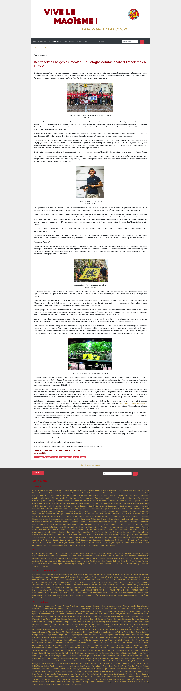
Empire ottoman (142, 556)
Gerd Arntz (45, 637)
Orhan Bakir (117, 664)
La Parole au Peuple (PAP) (97, 582)
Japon (146, 558)
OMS (53, 587)
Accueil (36, 41)
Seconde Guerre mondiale (83, 537)
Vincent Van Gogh (82, 682)
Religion (116, 532)
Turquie (88, 564)
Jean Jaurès (100, 645)
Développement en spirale (111, 503)
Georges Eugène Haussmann (80, 635)
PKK (146, 590)
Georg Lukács (106, 632)
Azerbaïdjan (126, 553)
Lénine (112, 653)
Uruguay (136, 564)
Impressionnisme (38, 514)
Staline (113, 677)
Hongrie (117, 558)
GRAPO (113, 580)
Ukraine (95, 564)
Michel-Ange (58, 661)
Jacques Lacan (131, 643)
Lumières (76, 519)
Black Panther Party (122, 574)
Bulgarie (47, 556)
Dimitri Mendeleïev (113, 622)
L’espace (145, 514)
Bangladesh (136, 553)
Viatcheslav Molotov (57, 682)
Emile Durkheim (117, 624)
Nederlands (144, 522)
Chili (69, 556)
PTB (70, 593)
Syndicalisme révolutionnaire (62, 595)
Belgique (47, 457)
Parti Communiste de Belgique (89, 587)
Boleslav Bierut (104, 614)
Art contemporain (65, 493)
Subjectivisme (98, 540)
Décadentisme (64, 503)
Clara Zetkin (45, 619)
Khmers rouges (58, 582)
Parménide (61, 666)
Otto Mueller (134, 664)
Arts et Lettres (87, 493)
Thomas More (73, 679)
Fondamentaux (68, 41)
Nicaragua (85, 561)
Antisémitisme (38, 457)
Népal (79, 561)
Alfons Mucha (63, 609)
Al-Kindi (66, 606)
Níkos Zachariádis (91, 664)
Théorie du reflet (75, 543)
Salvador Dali (130, 674)
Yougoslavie (43, 566)
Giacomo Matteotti (57, 637)
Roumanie (46, 564)
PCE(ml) (89, 590)
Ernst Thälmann (120, 627)
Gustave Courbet (104, 637)
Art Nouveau (76, 493)
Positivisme (47, 530)
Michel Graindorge (46, 661)
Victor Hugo (70, 682)
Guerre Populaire (91, 511)
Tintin (95, 679)
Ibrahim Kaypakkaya (46, 643)
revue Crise (88, 535)
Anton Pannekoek (65, 611)
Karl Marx (111, 650)
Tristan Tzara (125, 679)
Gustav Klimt (76, 637)
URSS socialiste (126, 564)
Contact (101, 41)
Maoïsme (104, 519)
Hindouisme (113, 511)
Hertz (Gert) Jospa (91, 640)
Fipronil (78, 509)
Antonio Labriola (92, 611)
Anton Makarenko (52, 611)
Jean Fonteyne (79, 645)
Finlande (75, 558)
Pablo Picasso (37, 666)
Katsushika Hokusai (140, 650)
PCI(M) (106, 590)
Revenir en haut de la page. (90, 465)
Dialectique (126, 503)
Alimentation (74, 490)
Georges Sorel (124, 635)
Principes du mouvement (87, 530)
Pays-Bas (125, 561)
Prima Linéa (54, 593)
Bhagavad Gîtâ (143, 493)
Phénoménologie (70, 527)
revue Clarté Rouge (75, 535)
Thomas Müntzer (86, 679)
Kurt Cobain (69, 653)
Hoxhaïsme (124, 511)
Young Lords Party (56, 598)
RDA (34, 564)
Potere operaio (37, 593)
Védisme (47, 545)
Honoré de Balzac (105, 640)
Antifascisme (127, 490)
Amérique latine (92, 553)
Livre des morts (66, 519)
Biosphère (51, 496)
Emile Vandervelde (141, 624)
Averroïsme (125, 493)
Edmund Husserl (58, 624)
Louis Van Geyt (83, 656)
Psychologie (143, 530)
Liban (50, 561)
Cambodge (54, 556)
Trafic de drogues (108, 543)
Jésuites (48, 582)
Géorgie (88, 558)
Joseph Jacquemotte (116, 648)
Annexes (90, 490)
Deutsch (87, 503)
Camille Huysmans (118, 614)
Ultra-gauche (139, 543)
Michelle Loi (68, 661)
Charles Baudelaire (83, 616)
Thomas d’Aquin (47, 679)
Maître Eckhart (132, 656)
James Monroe (38, 645)
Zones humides (110, 545)
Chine (74, 556)
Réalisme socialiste (83, 532)
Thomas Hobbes (60, 679)
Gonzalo (68, 637)
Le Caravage (104, 653)
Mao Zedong (143, 656)
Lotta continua (117, 582)
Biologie (43, 496)
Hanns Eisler (139, 637)
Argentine (102, 553)
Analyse (43, 41)
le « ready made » (77, 516)
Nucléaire (104, 524)
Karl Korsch (102, 650)
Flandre (84, 509)
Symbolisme (132, 540)
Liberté (47, 519)
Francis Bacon (87, 630)
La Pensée (58, 516)
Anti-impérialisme (101, 490)
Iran (131, 558)
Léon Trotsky (143, 653)
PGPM (141, 590)
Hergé (80, 640)
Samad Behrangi (142, 674)
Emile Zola (36, 627)
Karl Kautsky (92, 650)
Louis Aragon (56, 656)
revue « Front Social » (58, 535)
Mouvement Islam (43, 585)
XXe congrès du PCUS (95, 545)
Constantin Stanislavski (122, 619)
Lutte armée (85, 519)
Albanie (51, 553)
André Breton (98, 609)
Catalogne (63, 556)
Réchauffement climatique (102, 532)
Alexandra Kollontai (114, 606)
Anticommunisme (115, 490)
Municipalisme (104, 522)
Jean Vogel (109, 645)
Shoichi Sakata (64, 677)
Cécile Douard (69, 616)
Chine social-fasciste (84, 556)
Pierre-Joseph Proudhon (105, 669)
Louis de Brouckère (69, 656)
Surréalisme (109, 540)
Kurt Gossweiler (81, 653)
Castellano (113, 496)
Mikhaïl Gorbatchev (95, 661)
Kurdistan (43, 561)
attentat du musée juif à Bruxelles (132, 404)
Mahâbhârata (95, 519)
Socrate (107, 677)
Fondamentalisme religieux (99, 509)
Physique (104, 527)
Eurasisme (144, 506)
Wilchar (35, 684)
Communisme (143, 498)
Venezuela (144, 564)
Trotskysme (129, 543)
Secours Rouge (142, 593)
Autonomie (110, 574)
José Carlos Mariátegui (98, 648)
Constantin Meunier (105, 619)
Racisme (82, 457)
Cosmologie (113, 501)
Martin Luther (66, 658)
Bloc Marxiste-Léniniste (139, 574)
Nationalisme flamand (65, 457)
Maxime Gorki (130, 658)
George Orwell (63, 635)
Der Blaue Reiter (77, 503)
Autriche (118, 553)
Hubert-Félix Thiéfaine (122, 640)
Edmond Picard (45, 624)
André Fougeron (120, 609)
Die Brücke (135, 503)
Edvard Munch (84, 624)
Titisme (98, 543)
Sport (78, 540)
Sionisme (126, 537)
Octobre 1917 (114, 524)
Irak (127, 558)
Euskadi (68, 558)
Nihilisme (62, 524)
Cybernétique (37, 503)
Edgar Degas (138, 622)
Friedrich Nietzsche (39, 632)
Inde (122, 558)
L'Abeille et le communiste (130, 514)
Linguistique (55, 519)
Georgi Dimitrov (137, 635)
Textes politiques (83, 41)
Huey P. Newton (138, 640)
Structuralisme (86, 540)
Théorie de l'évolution (47, 543)
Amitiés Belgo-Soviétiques (57, 574)
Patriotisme (144, 524)
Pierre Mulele (66, 669)
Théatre (35, 543)
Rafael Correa (82, 671)
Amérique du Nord (78, 553)
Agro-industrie (64, 490)
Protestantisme (121, 530)
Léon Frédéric (121, 653)
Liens (95, 41)
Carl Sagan (144, 614)
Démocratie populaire (128, 556)
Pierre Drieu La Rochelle (50, 669)
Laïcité (66, 516)
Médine (139, 658)
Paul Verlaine (108, 666)
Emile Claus (106, 624)
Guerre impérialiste (75, 511)
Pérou (131, 561)
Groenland (101, 558)
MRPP (61, 585)
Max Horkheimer (117, 658)
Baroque (134, 493)
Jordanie (35, 561)
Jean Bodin (69, 645)
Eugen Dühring (132, 627)
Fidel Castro (76, 630)
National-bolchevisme (73, 585)
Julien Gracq (60, 650)
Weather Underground (40, 598)
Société (56, 540)
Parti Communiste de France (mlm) (135, 587)
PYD (74, 593)
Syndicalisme (143, 540)
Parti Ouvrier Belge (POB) (64, 590)
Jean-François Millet (122, 645)
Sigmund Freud (76, 677)
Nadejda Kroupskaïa (134, 661)
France (82, 558)
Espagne (43, 558)
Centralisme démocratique (138, 496)
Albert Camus (86, 606)
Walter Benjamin (127, 682)
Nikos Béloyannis (77, 664)
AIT (33, 574)
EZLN (55, 580)
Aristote (102, 611)
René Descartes (38, 674)
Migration (65, 522)
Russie (54, 564)
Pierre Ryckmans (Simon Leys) (83, 669)
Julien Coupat (49, 650)
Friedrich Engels (142, 630)
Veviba (66, 545)
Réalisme (70, 532)
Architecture (53, 493)
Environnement (101, 506)
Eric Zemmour (70, 627)
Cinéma (80, 498)
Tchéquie (80, 564)
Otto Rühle (144, 664)
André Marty (131, 609)
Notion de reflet (94, 524)
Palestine (116, 561)
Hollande (110, 558)
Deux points (95, 503)
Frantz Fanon (109, 630)
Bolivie (34, 556)
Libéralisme (144, 516)
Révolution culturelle (140, 532)
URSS (116, 564)
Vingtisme (73, 545)
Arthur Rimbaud (111, 611)
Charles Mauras (110, 616)
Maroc (55, 561)
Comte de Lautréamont (88, 619)
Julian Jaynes (37, 650)
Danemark (115, 556)
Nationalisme (123, 522)
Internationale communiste (127, 580)
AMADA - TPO (41, 574)
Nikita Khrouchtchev (49, 664)
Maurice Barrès (78, 658)
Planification (129, 527)
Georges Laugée (98, 635)
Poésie (137, 527)
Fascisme (55, 457)
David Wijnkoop (87, 622)
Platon (44, 671)
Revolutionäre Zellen (84, 593)
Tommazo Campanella (110, 679)
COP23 (93, 501)
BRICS (58, 496)
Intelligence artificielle (65, 514)
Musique (114, 522)
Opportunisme (125, 524)
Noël (69, 524)
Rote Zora (113, 593)
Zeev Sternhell (75, 684)
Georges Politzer (111, 635)
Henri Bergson (46, 640)
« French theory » (38, 490)
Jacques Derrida (106, 643)
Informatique (51, 514)
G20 (130, 509)
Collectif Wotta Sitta (105, 577)
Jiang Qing (63, 648)
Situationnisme (136, 537)
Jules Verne (143, 648)
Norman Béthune (106, 664)
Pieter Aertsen (121, 669)
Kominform (69, 582)
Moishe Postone (109, 661)
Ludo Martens (95, 656)
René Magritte (50, 674)
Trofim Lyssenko (137, 679)
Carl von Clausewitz (40, 616)
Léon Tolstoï (132, 653)
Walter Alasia (116, 682)
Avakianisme (115, 493)
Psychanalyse (133, 530)
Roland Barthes (80, 674)
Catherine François (56, 616)
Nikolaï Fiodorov (63, 664)
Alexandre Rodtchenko (48, 609)
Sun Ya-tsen (121, 677)
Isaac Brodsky (81, 643)
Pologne (76, 457)
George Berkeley (142, 632)
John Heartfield (74, 648)
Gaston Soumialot (93, 632)
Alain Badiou (74, 606)
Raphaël (105, 671)
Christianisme (71, 498)
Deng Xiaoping (99, 622)
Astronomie (98, 493)
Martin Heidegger (53, 658)
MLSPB (132, 582)
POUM (47, 593)
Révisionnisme (126, 532)
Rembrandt (133, 671)
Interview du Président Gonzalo (86, 514)
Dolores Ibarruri (127, 622)
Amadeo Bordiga (86, 609)
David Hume (76, 622)
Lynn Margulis (121, 656)
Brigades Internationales (41, 577)
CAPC (67, 577)
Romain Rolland (93, 674)
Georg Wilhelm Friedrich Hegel (123, 632)
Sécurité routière (101, 537)
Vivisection (82, 545)
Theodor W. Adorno (134, 677)
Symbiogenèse (120, 540)
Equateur (35, 558)
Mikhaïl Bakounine (80, 661)
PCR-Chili (126, 590)
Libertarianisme (38, 519)
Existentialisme (38, 509)
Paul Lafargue (97, 666)
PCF (100, 590)
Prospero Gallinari (60, 671)
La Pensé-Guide (47, 516)
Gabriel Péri (60, 632)
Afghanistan (36, 553)
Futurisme (123, 509)
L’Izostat (82, 582)
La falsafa (36, 516)
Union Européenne (105, 564)
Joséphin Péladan (131, 648)
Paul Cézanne (85, 666)
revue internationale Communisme (106, 535)
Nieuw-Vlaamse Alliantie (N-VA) (126, 585)
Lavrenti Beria (93, 653)
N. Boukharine (122, 661)
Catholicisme (123, 496)
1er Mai (49, 490)
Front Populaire (103, 580)
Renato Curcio (143, 671)
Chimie (62, 498)
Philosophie (82, 527)
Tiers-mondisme (88, 543)
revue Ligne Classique (129, 535)
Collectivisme (111, 498)
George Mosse (51, 635)
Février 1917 (69, 509)
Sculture (69, 537)
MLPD (125, 582)
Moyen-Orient (71, 561)
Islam (101, 514)
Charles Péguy (137, 616)
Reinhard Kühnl (122, 671)
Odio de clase (45, 587)
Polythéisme (37, 530)
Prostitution (110, 530)
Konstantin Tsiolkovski (55, 653)
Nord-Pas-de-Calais (97, 561)
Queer (34, 532)
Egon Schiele (96, 624)
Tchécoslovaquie (70, 564)
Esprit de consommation (129, 506)
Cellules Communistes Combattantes (84, 577)
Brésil (40, 556)
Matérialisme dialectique (129, 519)
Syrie (60, 564)
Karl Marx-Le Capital (124, 650)
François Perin (98, 630)
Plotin (50, 671)
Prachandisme (72, 530)
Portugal (145, 561)
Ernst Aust (80, 627)
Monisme (83, 522)
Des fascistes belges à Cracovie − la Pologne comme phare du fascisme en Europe (90, 64)
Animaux (83, 490)
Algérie (58, 553)
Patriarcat (135, 524)
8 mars (55, 490)
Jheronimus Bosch (52, 648)
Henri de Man (58, 640)
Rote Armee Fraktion (100, 593)
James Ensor (143, 643)
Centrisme (36, 498)
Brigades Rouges (57, 577)
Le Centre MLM (55, 41)
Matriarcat (57, 522)
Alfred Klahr (74, 609)
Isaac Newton (93, 643)
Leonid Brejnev (37, 656)
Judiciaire (116, 514)
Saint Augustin (119, 674)
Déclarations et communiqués (68, 48)
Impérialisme (143, 511)
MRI (56, 585)
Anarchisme (72, 574)
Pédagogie (36, 527)
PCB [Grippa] (80, 590)
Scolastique (60, 537)
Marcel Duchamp (38, 658)
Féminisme (49, 509)
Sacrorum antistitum (39, 537)
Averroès (131, 611)
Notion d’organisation (79, 524)
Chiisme (55, 498)
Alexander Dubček (99, 606)
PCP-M (119, 590)
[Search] (142, 42)
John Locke (85, 648)
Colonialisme (122, 498)
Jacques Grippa (119, 643)
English (91, 506)
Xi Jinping (66, 684)
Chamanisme (46, 498)
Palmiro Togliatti (50, 666)
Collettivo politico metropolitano (126, 577)
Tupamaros (79, 595)
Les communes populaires (128, 516)
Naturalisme (134, 522)
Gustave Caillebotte (89, 637)
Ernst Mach (99, 627)
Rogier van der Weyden (65, 674)
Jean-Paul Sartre (137, 645)
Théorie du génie (62, 543)
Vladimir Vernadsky (96, 682)
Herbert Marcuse (70, 640)
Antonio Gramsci (79, 611)
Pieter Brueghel (134, 669)
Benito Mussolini (59, 614)
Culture (145, 501)
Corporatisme (102, 501)
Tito (99, 679)
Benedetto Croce (45, 614)
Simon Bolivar (88, 677)
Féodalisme (58, 509)
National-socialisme (89, 585)
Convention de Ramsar (80, 501)
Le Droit (88, 516)
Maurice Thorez (91, 658)
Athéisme (106, 493)
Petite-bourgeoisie (56, 527)
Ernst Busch (89, 627)
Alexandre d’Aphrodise (131, 606)
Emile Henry (128, 624)
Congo (103, 556)
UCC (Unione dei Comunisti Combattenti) (107, 595)
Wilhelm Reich (56, 684)
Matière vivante (47, 522)
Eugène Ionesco (38, 630)
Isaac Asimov (70, 643)
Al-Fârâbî (58, 606)
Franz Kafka (119, 630)
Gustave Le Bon (117, 637)
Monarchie (74, 522)
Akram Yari (49, 606)
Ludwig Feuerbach (108, 656)
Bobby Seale (93, 614)
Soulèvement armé (67, 540)
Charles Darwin (97, 616)
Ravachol (112, 671)
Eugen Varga (143, 627)
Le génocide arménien (100, 516)
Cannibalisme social (69, 496)
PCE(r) (95, 590)
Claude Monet (73, 619)
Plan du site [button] (38, 473)
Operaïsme (60, 587)
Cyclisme (46, 503)
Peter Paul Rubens (135, 666)
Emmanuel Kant (47, 627)
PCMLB (112, 590)
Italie (141, 558)
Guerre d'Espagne (47, 511)
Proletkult (101, 530)
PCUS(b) (134, 590)
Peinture (45, 527)
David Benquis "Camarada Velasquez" (57, 622)
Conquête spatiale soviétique (43, 501)
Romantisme (143, 535)
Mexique (61, 561)
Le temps (113, 516)
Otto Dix (126, 664)
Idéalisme (133, 511)
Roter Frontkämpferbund (127, 593)
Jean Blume (59, 645)
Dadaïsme (55, 503)
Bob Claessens (82, 614)
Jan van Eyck (49, 645)
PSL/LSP (63, 593)
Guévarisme (103, 511)
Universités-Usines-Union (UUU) (136, 595)
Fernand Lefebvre (64, 630)
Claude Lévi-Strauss (59, 619)
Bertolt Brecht (71, 614)
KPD (76, 582)
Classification (100, 498)
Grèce (95, 558)
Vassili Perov (44, 682)
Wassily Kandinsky (141, 682)
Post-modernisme (59, 530)
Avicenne (139, 611)
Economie (75, 506)
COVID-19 (123, 501)
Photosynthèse (93, 527)
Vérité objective (57, 545)
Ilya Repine (59, 643)
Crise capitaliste (135, 501)
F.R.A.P (60, 580)
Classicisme (89, 498)
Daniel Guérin (37, 622)
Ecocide (43, 506)
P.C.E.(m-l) (73, 587)
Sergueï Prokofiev (51, 677)
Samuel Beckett (38, 677)
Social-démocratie (39, 595)
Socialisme (47, 540)
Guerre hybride (61, 511)
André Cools (108, 609)
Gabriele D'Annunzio (73, 632)
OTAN (67, 587)
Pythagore (72, 671)
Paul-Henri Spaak (120, 666)
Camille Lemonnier (133, 614)
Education (83, 506)
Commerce (133, 498)
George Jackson (38, 635)
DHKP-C (142, 577)
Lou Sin (47, 656)
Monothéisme (93, 522)
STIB (49, 595)
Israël (135, 558)
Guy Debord (128, 637)
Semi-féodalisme (115, 537)
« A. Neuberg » (38, 606)
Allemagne (66, 553)
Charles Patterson (124, 616)
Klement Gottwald (39, 653)
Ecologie (67, 506)
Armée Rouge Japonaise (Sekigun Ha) (91, 574)
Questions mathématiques (48, 532)
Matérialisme (114, 519)
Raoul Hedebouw (94, 671)
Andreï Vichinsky (38, 611)
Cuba (109, 556)
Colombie (96, 556)
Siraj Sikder (99, 677)
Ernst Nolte (109, 627)
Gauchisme (137, 509)
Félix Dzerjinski (51, 630)
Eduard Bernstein (71, 624)
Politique (145, 527)
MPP (52, 585)
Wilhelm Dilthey (44, 684)
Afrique (45, 553)
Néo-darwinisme (52, 524)
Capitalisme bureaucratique (98, 496)
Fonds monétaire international (84, 580)
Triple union (120, 543)
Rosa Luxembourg (106, 674)
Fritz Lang (51, 632)
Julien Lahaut (71, 650)
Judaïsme (107, 514)
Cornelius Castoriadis (140, 619)
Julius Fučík (81, 650)
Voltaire (107, 682)
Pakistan (109, 561)
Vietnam (35, 566)
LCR (109, 582)
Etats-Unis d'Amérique (56, 558)
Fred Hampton (130, 630)
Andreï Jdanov (142, 609)
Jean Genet (90, 645)
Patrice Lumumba (72, 666)
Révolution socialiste (40, 535)
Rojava (39, 564)
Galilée (83, 632)
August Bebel (122, 611)
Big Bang (35, 496)
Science (52, 537)
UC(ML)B (87, 595)
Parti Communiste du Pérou (42, 590)
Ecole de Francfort (54, 506)
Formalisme (114, 509)
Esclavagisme (113, 506)
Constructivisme (63, 501)
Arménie (110, 553)
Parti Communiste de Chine (112, 587)
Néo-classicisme (38, 524)
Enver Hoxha (58, 627)
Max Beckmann (104, 658)
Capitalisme (82, 496)
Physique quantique (116, 527)
